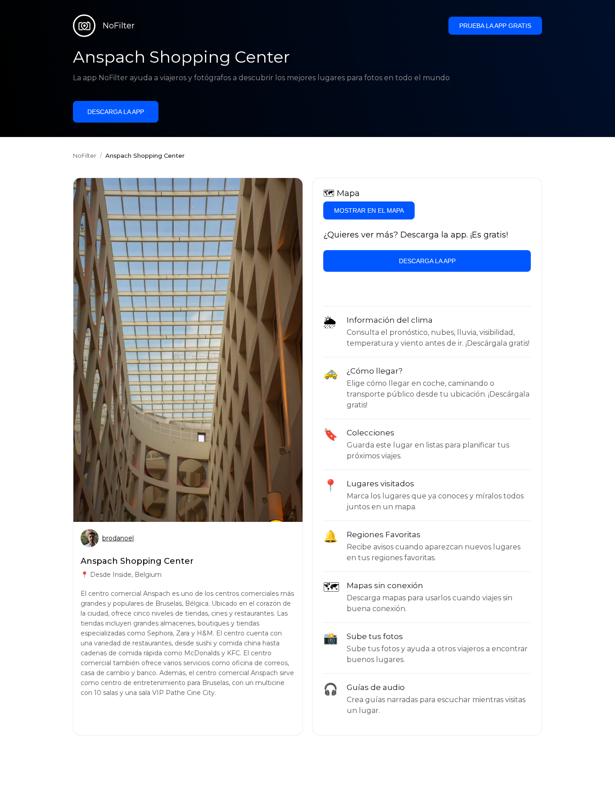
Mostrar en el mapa (369, 210)
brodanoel (118, 538)
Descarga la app (115, 111)
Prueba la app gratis (495, 25)
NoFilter (84, 155)
